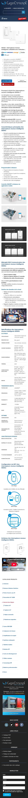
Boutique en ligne (7, 742)
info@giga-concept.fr (19, 693)
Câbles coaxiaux (7, 658)
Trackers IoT (7, 605)
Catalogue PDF (7, 735)
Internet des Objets (8, 602)
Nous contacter (18, 8)
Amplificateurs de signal (9, 635)
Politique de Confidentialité (9, 754)
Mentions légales (7, 751)
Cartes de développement (10, 653)
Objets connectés (8, 614)
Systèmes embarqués (9, 640)
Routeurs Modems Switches (10, 588)
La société (7, 8)
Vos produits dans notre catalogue (11, 765)
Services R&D (6, 737)
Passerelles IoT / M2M (9, 597)
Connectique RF (7, 663)
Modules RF (6, 649)
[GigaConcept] (14, 2)
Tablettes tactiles (7, 644)
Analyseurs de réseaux (9, 631)
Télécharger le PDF (9, 84)
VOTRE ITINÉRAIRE (13, 713)
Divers (5, 672)
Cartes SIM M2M (7, 626)
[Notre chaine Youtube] (16, 725)
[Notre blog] (22, 18)
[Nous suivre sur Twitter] (11, 725)
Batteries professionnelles (10, 667)
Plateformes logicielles (10, 619)
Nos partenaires (7, 740)
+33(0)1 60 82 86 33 (10, 693)
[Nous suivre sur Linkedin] (6, 725)
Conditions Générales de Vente (10, 756)
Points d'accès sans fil (9, 592)
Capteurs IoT (7, 610)
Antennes (5, 583)
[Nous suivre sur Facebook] (21, 725)
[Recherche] (23, 12)
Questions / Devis (6, 81)
